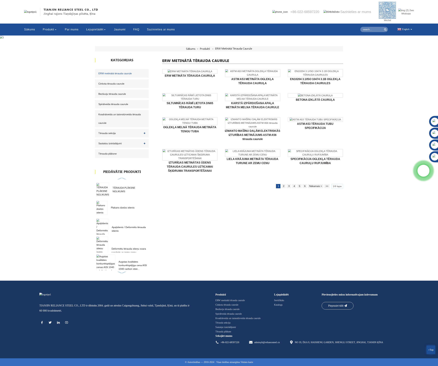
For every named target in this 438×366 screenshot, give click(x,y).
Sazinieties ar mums (161, 29)
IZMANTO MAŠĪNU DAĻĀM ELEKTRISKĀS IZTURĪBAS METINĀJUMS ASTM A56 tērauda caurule (252, 134)
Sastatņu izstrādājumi (110, 143)
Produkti (48, 29)
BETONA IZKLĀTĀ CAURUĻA (315, 99)
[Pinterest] (58, 323)
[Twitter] (50, 323)
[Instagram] (66, 323)
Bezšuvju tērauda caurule (112, 94)
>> (327, 186)
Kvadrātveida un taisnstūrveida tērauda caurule (119, 118)
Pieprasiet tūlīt (335, 305)
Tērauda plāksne (107, 153)
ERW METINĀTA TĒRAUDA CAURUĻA (190, 75)
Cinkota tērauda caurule (111, 83)
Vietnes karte (247, 362)
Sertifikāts (279, 300)
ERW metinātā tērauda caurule (233, 48)
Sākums (29, 29)
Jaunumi (120, 29)
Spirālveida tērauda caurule (113, 104)
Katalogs (278, 305)
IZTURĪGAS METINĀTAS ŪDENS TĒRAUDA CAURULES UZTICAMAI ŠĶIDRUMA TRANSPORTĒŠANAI (190, 166)
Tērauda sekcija (107, 133)
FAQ (136, 29)
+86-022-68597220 (230, 342)
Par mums (72, 29)
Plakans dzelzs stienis (122, 207)
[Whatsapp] (423, 171)
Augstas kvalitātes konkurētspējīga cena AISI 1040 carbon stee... (133, 265)
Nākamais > (315, 186)
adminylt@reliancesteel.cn (267, 342)
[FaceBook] (41, 323)
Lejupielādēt (94, 29)
